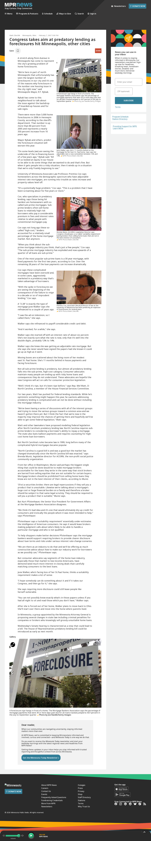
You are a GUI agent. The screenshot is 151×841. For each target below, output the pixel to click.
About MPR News (49, 785)
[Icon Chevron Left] (12, 672)
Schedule (48, 14)
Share (98, 51)
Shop (80, 794)
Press (80, 788)
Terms (118, 107)
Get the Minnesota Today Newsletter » (41, 757)
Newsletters (46, 806)
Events (44, 794)
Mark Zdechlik (14, 35)
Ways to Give (65, 14)
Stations (81, 800)
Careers (44, 788)
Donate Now (137, 6)
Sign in (93, 14)
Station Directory (119, 119)
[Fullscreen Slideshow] (12, 644)
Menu (9, 14)
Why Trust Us (84, 806)
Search (81, 14)
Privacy (81, 791)
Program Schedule (120, 117)
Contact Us (46, 791)
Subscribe (129, 100)
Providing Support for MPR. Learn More (125, 127)
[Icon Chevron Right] (98, 672)
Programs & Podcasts (28, 14)
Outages (81, 785)
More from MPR (48, 803)
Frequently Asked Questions (53, 797)
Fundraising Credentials (52, 800)
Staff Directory (84, 797)
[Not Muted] (4, 836)
